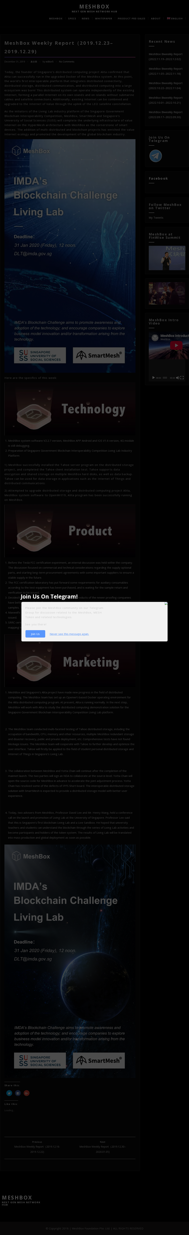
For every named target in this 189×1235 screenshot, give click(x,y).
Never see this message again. (69, 634)
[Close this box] (168, 601)
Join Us (35, 634)
